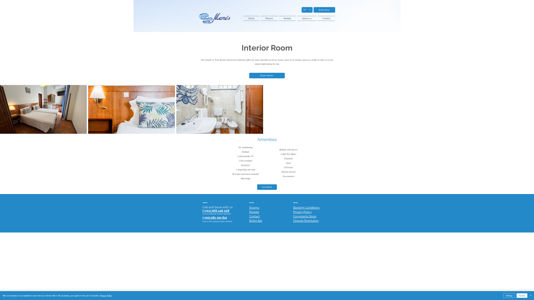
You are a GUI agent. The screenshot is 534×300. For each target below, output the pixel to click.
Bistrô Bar (255, 220)
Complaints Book (304, 216)
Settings (509, 295)
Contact (254, 216)
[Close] (530, 295)
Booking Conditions (306, 207)
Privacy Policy (302, 212)
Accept (522, 295)
